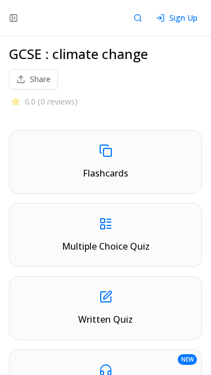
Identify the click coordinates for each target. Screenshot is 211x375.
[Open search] (138, 18)
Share (40, 79)
